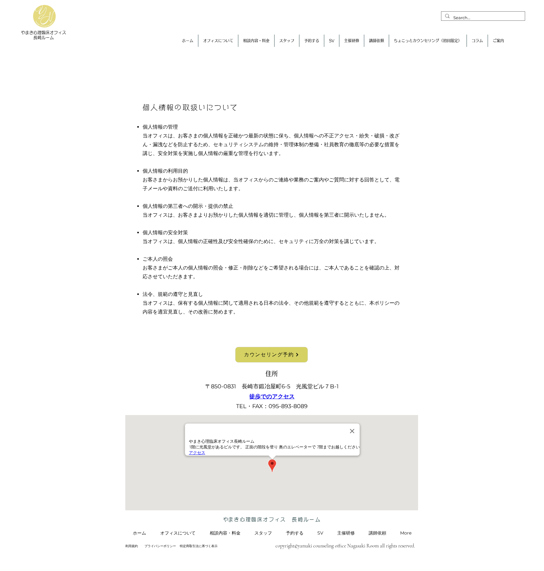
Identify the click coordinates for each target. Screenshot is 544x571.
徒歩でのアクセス (272, 396)
